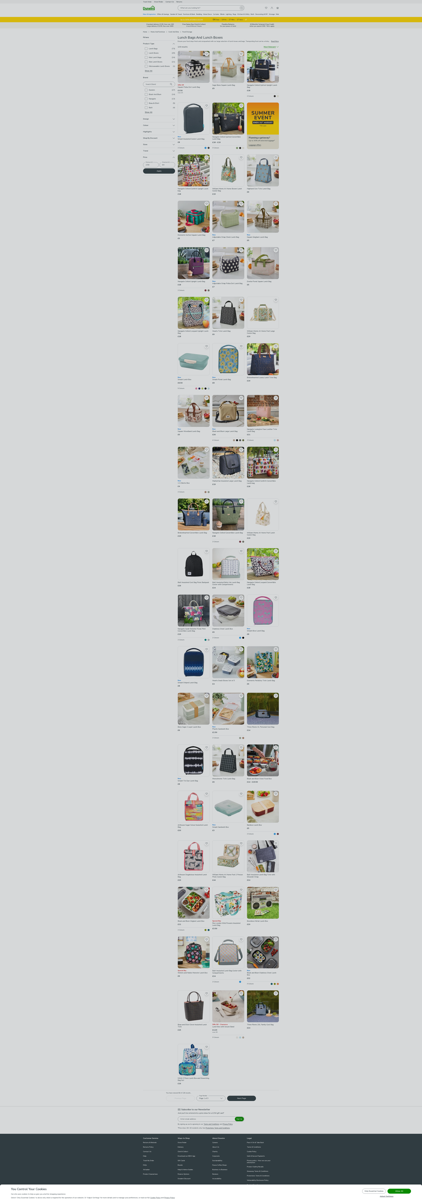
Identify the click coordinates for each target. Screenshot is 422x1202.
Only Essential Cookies (374, 1191)
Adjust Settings (386, 1196)
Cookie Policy (155, 1197)
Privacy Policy (169, 1197)
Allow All (399, 1191)
